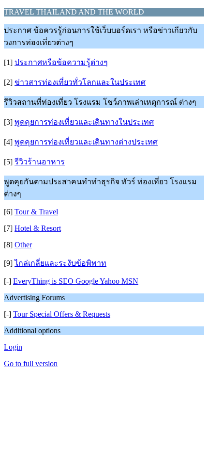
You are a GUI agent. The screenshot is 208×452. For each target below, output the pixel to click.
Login (13, 347)
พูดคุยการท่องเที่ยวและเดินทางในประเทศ (84, 122)
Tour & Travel (36, 212)
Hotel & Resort (38, 228)
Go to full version (31, 363)
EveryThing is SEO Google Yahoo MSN (75, 281)
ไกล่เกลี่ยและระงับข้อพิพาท (60, 263)
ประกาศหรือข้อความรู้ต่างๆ (61, 62)
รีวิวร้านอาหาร (40, 162)
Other (23, 245)
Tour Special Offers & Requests (61, 314)
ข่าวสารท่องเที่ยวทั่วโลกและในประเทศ (80, 82)
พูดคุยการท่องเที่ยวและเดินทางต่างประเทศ (86, 142)
